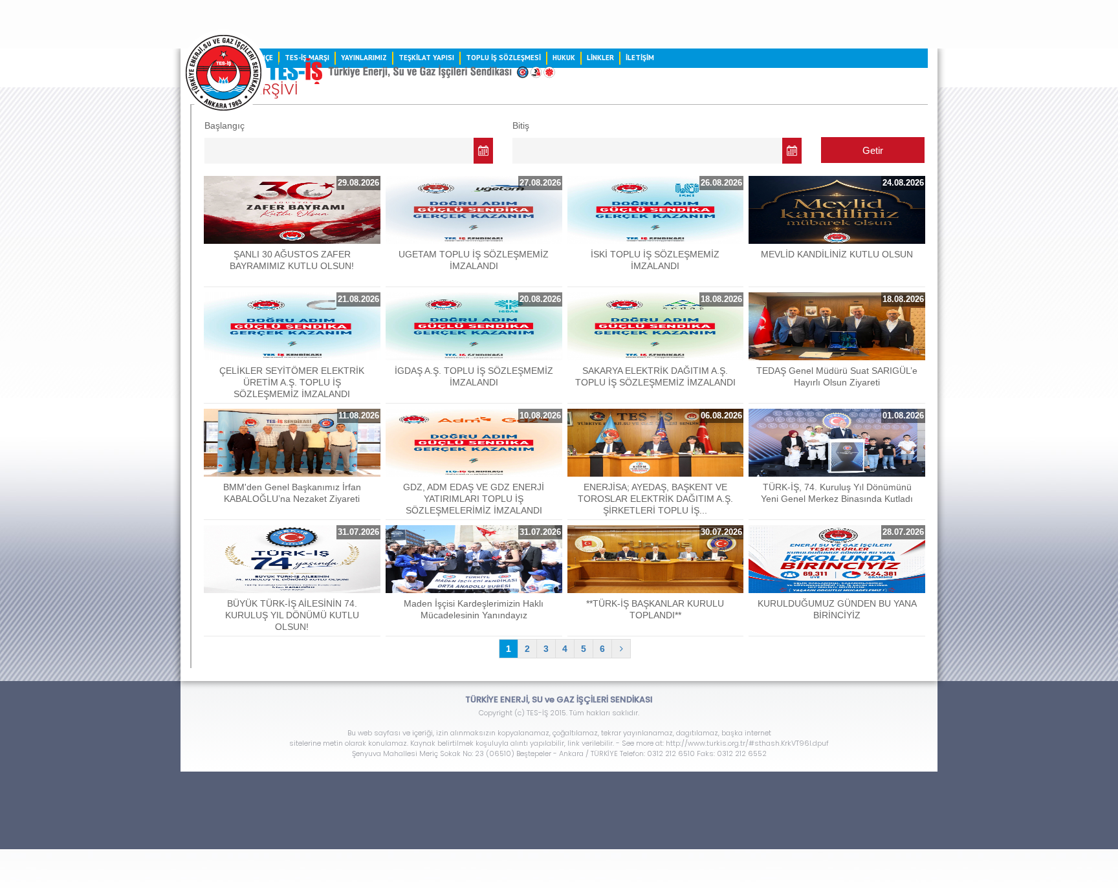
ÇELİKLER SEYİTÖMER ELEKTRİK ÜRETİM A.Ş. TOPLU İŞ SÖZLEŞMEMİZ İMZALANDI (291, 382)
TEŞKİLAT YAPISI (426, 57)
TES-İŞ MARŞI (307, 57)
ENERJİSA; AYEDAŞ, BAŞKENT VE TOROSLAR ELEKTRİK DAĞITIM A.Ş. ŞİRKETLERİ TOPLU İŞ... (655, 498)
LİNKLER (600, 57)
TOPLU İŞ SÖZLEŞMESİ (503, 57)
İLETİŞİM (640, 57)
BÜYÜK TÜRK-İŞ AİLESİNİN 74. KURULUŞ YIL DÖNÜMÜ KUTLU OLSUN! (292, 615)
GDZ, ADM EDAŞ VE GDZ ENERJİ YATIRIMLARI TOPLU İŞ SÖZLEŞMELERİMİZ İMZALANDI (473, 498)
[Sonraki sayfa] (621, 648)
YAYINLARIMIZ (364, 57)
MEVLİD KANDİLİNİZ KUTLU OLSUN (837, 254)
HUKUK (564, 57)
